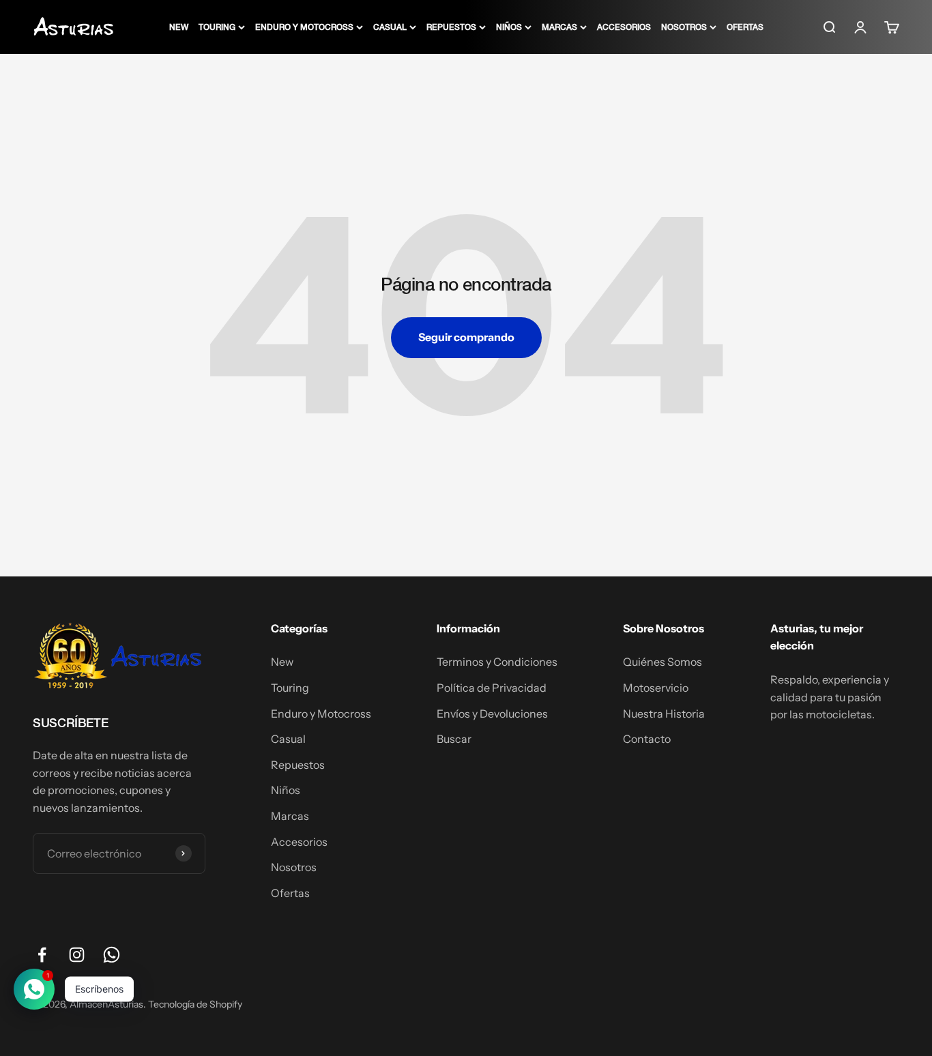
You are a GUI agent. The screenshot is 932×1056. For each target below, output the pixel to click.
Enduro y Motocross (304, 26)
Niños (509, 26)
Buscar (454, 739)
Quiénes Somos (662, 662)
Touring (217, 26)
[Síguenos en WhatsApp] (111, 954)
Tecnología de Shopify (195, 1004)
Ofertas (745, 26)
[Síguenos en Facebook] (42, 954)
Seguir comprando (466, 337)
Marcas (559, 26)
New (178, 26)
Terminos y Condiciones (497, 662)
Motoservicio (655, 687)
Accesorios (624, 26)
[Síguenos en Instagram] (77, 954)
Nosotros (684, 26)
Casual (390, 26)
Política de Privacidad (492, 687)
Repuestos (451, 26)
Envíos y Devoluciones (492, 713)
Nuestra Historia (664, 713)
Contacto (647, 739)
